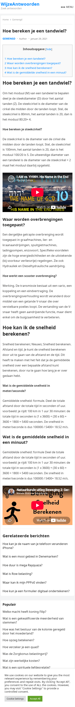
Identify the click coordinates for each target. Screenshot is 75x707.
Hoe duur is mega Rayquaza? (22, 565)
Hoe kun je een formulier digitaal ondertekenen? (36, 591)
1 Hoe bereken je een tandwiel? (25, 58)
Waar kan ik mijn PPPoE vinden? (24, 582)
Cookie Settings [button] (15, 698)
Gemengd (17, 19)
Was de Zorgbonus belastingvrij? (25, 654)
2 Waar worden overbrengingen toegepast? (33, 63)
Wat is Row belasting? (17, 574)
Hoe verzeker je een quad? (21, 647)
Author (23, 38)
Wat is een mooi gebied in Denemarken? (30, 556)
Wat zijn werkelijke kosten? (21, 661)
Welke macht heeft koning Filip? (24, 612)
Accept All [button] (35, 698)
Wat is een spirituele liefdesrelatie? (26, 667)
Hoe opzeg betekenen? (18, 640)
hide (48, 49)
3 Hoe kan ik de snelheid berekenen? (28, 68)
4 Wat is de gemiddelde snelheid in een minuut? (35, 72)
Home (6, 19)
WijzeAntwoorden (20, 4)
